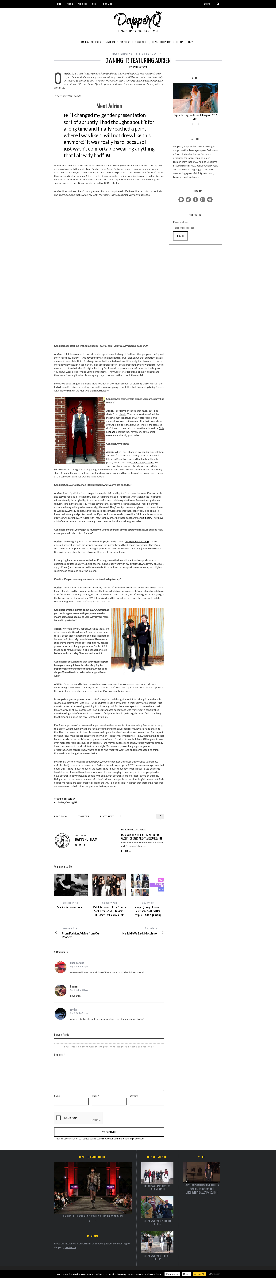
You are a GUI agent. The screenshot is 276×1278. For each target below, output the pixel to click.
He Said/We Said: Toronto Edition (157, 1257)
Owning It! (71, 802)
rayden (73, 1009)
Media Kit (82, 4)
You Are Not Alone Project (71, 907)
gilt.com (146, 517)
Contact (107, 4)
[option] (71, 891)
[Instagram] (202, 199)
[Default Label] (195, 199)
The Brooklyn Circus (142, 462)
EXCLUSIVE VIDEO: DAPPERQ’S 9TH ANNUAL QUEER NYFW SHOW (93, 1216)
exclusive (59, 802)
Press (70, 4)
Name (57, 1096)
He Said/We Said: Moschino (139, 930)
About (95, 4)
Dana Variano (77, 963)
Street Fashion (141, 54)
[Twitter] (188, 199)
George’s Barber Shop (137, 541)
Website (134, 1096)
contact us (70, 1247)
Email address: (181, 222)
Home (59, 4)
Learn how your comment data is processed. (120, 1138)
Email (95, 1096)
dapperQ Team (140, 67)
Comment (59, 1055)
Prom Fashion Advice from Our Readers (81, 932)
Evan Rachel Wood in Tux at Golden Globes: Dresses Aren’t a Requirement (141, 836)
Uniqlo (122, 414)
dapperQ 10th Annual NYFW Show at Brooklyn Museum (195, 117)
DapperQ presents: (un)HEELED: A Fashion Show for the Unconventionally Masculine (202, 1188)
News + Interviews (122, 54)
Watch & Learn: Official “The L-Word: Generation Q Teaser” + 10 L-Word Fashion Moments (109, 911)
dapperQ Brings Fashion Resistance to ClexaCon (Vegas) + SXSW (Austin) (147, 911)
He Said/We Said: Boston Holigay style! (157, 1188)
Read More (126, 851)
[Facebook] (181, 199)
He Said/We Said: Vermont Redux (157, 1222)
